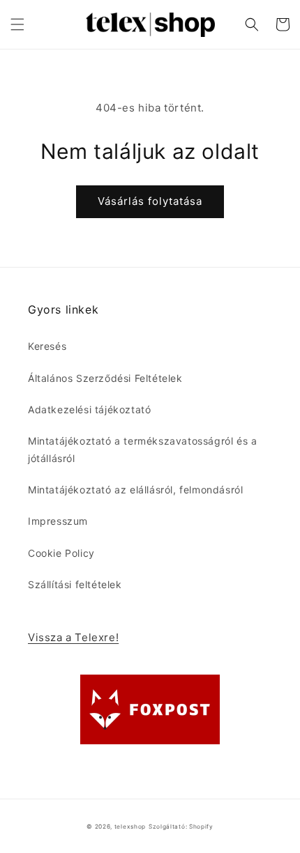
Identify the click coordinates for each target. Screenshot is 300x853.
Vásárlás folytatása (150, 201)
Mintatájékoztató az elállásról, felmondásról (135, 489)
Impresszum (58, 521)
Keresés (47, 346)
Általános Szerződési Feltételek (105, 378)
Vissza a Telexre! (73, 637)
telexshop (130, 826)
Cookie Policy (61, 553)
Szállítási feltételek (75, 584)
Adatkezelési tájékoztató (89, 409)
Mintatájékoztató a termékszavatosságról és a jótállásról (142, 449)
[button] (17, 24)
